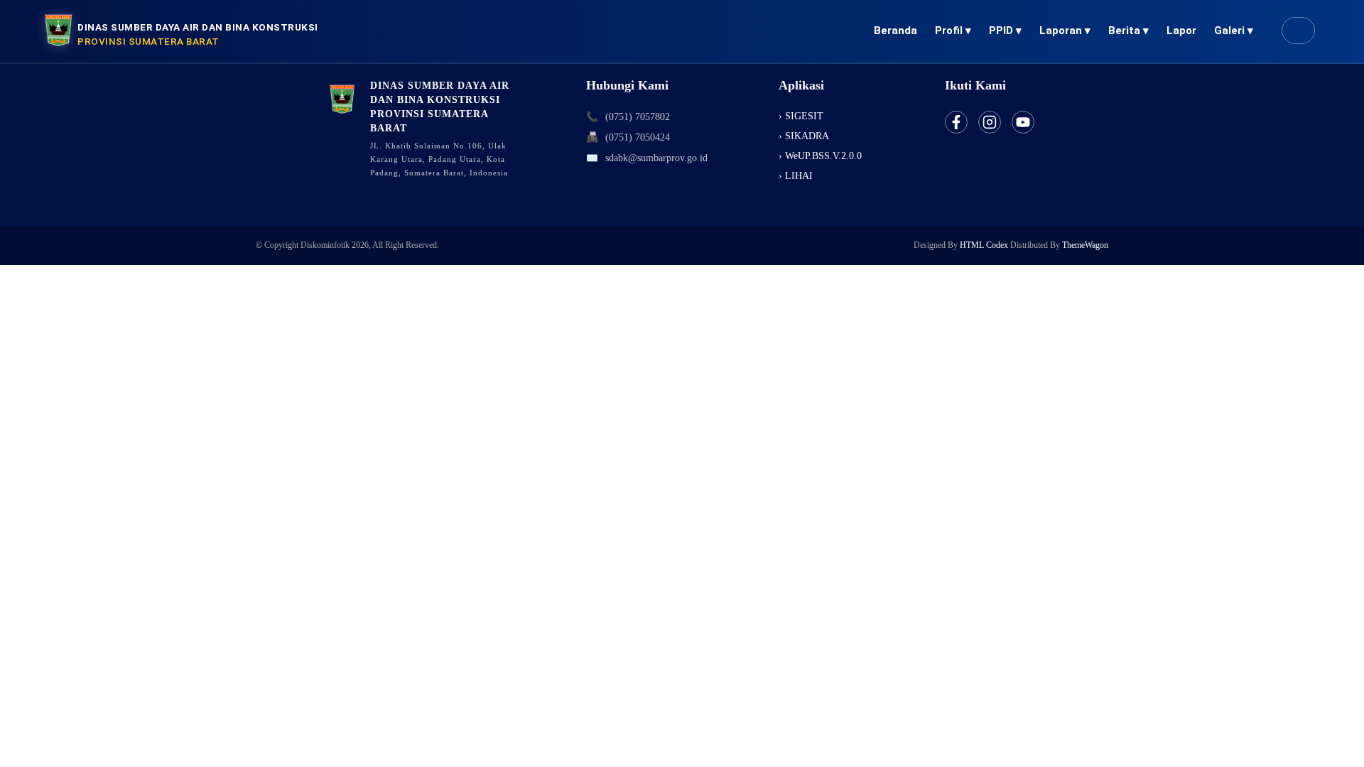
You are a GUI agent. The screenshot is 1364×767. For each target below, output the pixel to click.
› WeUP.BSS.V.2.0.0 (820, 156)
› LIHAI (796, 175)
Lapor (1181, 30)
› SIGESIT (801, 116)
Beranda (895, 30)
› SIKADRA (804, 136)
